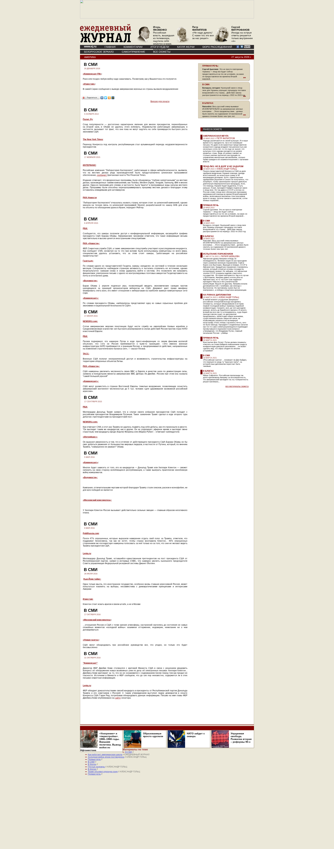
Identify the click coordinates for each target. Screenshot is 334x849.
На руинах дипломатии (217, 295)
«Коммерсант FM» (92, 74)
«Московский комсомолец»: (97, 500)
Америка (90, 57)
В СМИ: (206, 84)
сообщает (102, 175)
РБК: (85, 228)
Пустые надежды (96, 767)
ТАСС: (86, 354)
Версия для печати (159, 101)
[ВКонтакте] (102, 97)
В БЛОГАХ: (208, 103)
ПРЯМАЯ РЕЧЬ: (210, 66)
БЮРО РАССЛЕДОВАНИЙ (217, 46)
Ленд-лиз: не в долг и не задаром (223, 166)
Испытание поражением (218, 254)
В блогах (208, 236)
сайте (118, 698)
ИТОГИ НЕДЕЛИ (159, 46)
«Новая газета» (91, 640)
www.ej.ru (90, 46)
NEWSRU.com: (90, 321)
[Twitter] (106, 97)
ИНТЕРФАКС (89, 165)
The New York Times (93, 139)
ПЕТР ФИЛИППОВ (226, 138)
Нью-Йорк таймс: (92, 579)
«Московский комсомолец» (97, 620)
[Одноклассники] (109, 97)
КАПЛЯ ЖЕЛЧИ (185, 46)
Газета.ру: (88, 261)
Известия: (88, 599)
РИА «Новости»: (91, 243)
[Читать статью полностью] (224, 77)
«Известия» (89, 84)
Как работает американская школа (105, 754)
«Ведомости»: (90, 281)
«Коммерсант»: (91, 298)
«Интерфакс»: (90, 437)
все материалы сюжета (237, 386)
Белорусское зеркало (99, 51)
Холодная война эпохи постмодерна (106, 757)
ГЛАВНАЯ (110, 46)
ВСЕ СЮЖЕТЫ (161, 51)
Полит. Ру (88, 119)
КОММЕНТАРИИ (133, 46)
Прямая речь (211, 205)
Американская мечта (216, 136)
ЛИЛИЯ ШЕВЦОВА (230, 256)
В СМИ (206, 221)
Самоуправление (133, 51)
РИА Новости (90, 197)
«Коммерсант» (90, 462)
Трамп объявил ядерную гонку (103, 771)
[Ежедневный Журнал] (105, 42)
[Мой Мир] (113, 97)
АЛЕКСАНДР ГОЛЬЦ (227, 169)
